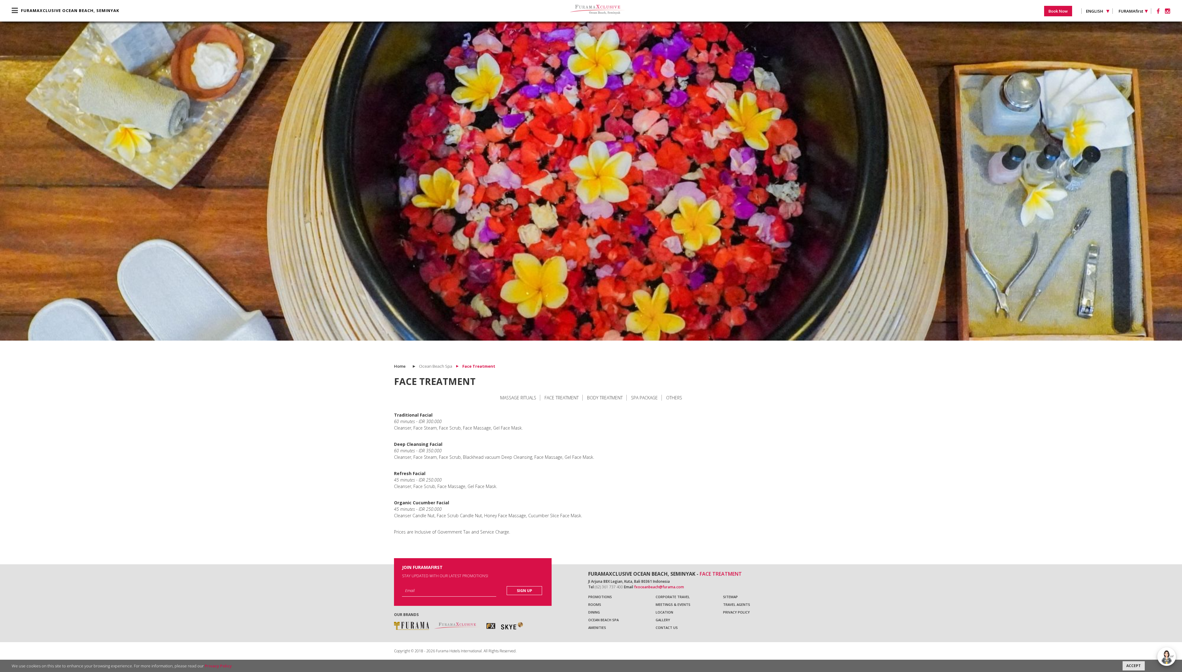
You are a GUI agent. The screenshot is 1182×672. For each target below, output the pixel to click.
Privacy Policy (736, 612)
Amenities (597, 627)
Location (664, 612)
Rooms (594, 604)
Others (674, 398)
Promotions (600, 596)
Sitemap (730, 596)
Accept (1133, 665)
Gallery (663, 620)
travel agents (736, 604)
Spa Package (644, 398)
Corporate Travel (673, 596)
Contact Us (667, 627)
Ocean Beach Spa (603, 620)
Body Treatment (605, 398)
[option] (591, 181)
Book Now (1058, 11)
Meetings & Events (673, 604)
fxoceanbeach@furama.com (659, 587)
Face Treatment (562, 398)
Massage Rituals (518, 398)
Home (400, 366)
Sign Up (524, 590)
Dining (594, 612)
